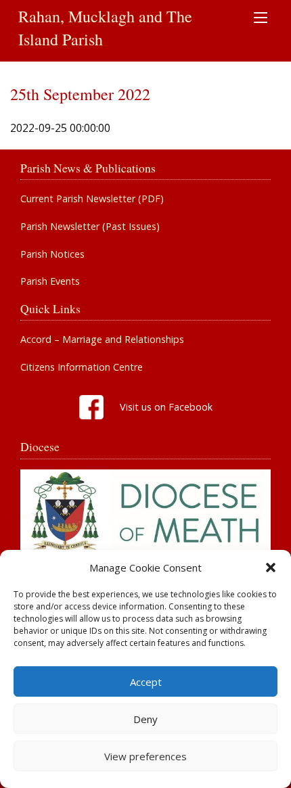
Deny (145, 719)
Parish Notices (52, 254)
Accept (146, 682)
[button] (270, 567)
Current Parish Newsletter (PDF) (92, 199)
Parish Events (50, 281)
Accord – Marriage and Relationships (102, 339)
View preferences (145, 756)
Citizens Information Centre (81, 367)
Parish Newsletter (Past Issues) (90, 226)
